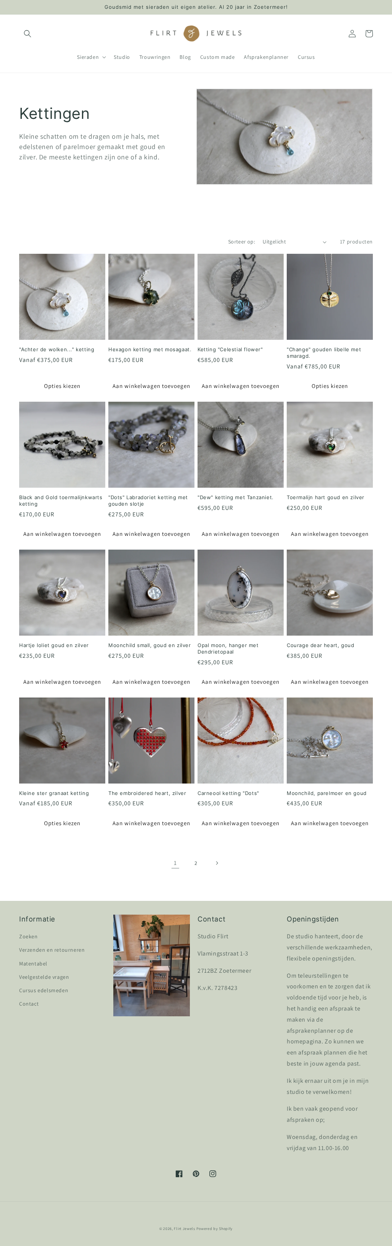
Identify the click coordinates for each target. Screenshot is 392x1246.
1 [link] (175, 863)
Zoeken (28, 936)
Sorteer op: (241, 241)
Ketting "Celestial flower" (230, 349)
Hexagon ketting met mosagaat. (149, 349)
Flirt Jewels (184, 1228)
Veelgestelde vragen (44, 976)
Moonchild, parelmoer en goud (327, 793)
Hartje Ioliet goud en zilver (54, 645)
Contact (29, 1003)
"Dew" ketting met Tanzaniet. (236, 497)
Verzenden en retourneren (52, 949)
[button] (27, 33)
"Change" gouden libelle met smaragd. (324, 352)
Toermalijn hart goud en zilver (325, 497)
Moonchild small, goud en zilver (149, 645)
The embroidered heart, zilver (147, 793)
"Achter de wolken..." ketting (56, 349)
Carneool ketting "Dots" (228, 793)
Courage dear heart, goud (320, 645)
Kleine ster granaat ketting (54, 793)
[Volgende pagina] (216, 863)
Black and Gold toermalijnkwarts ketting (61, 500)
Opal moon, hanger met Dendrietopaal (228, 648)
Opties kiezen (62, 385)
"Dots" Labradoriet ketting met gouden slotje (148, 500)
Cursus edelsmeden (43, 990)
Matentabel (33, 963)
